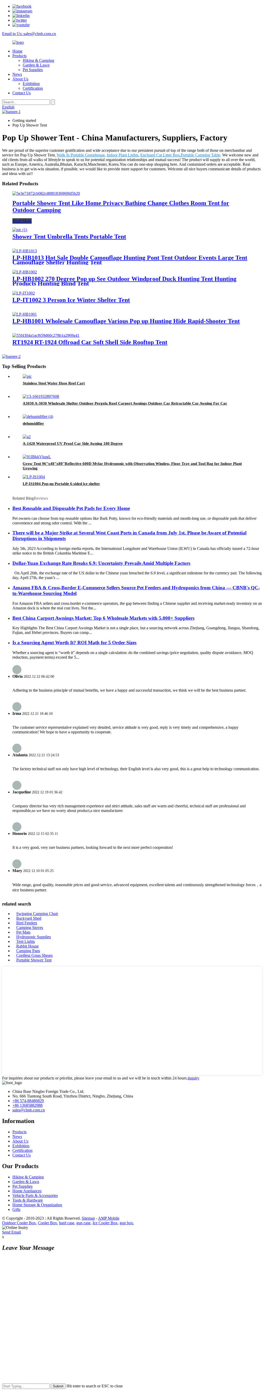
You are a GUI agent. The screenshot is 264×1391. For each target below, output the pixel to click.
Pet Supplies (33, 70)
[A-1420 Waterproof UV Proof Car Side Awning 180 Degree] (27, 436)
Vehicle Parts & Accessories (35, 1195)
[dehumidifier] (38, 416)
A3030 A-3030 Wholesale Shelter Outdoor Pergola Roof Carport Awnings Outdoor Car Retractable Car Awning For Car (125, 403)
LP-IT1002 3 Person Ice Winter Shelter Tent (71, 300)
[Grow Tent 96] (37, 457)
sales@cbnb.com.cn (28, 1110)
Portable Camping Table (200, 155)
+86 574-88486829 (28, 1101)
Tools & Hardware (27, 1200)
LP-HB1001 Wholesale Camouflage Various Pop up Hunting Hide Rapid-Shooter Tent (126, 321)
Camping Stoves (29, 927)
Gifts (16, 1209)
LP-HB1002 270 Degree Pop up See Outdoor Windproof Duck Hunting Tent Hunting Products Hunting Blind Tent (124, 281)
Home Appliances (27, 1191)
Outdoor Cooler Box (19, 1223)
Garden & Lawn (36, 65)
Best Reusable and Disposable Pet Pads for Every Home (71, 508)
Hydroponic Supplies (33, 937)
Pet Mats (23, 932)
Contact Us (21, 93)
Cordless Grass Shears (34, 955)
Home (17, 51)
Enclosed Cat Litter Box (160, 155)
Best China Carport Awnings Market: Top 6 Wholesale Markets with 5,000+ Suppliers (103, 618)
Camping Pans (28, 951)
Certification (33, 88)
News (17, 74)
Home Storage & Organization (37, 1205)
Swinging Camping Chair (37, 913)
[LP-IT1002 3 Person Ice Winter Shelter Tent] (23, 293)
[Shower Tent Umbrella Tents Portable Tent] (19, 230)
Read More (22, 221)
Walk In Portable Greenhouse (81, 155)
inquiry (193, 1078)
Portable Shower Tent (34, 960)
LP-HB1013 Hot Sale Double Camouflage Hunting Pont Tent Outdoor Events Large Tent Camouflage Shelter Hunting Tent (129, 260)
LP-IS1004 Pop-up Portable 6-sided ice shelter (61, 484)
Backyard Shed (28, 918)
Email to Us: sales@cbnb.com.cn (29, 33)
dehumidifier (33, 423)
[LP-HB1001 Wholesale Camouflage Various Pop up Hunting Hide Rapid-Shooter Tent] (24, 314)
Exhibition (31, 83)
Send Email (11, 1232)
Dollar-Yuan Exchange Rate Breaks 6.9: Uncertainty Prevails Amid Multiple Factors (101, 563)
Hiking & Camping (38, 60)
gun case (83, 1223)
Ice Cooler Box (105, 1223)
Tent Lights (25, 941)
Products (19, 56)
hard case (66, 1223)
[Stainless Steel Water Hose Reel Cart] (27, 376)
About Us (20, 79)
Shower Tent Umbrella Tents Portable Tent (69, 236)
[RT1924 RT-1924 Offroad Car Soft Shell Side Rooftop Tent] (45, 335)
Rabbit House (27, 946)
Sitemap (88, 1218)
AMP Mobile (108, 1218)
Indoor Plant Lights (122, 155)
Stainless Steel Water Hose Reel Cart (54, 383)
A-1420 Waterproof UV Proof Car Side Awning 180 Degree (73, 443)
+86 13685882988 (27, 1105)
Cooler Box (47, 1223)
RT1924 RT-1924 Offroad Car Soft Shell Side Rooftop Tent (89, 342)
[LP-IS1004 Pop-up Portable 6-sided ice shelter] (34, 477)
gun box (126, 1223)
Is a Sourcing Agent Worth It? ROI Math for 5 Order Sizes (74, 642)
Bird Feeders (26, 923)
